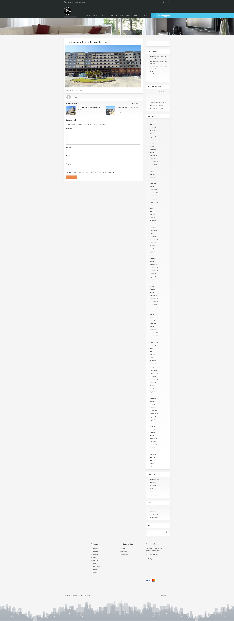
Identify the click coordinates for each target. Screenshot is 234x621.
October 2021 (153, 236)
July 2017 (152, 348)
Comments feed (154, 514)
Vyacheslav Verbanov (155, 99)
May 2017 (152, 354)
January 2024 (153, 155)
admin (75, 97)
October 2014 (153, 448)
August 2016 (153, 382)
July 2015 (152, 420)
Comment (69, 128)
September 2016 (154, 379)
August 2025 (153, 127)
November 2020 (154, 270)
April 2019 (152, 286)
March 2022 (153, 221)
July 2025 (152, 130)
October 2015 (153, 410)
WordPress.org (154, 517)
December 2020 (154, 267)
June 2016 (152, 389)
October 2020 (153, 273)
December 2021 (154, 230)
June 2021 (152, 249)
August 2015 (153, 417)
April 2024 (152, 146)
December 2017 (154, 333)
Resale (128, 15)
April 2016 (152, 395)
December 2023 (154, 158)
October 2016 (153, 376)
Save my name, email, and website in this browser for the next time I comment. (91, 172)
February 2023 (153, 186)
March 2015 (153, 432)
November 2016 (154, 373)
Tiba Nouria (95, 557)
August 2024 (153, 137)
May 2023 (152, 177)
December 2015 (154, 404)
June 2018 (152, 314)
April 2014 (152, 466)
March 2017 (153, 361)
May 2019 (152, 283)
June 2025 (152, 133)
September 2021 (154, 239)
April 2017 (152, 357)
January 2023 (153, 189)
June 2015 (152, 423)
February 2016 (153, 401)
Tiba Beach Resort (154, 479)
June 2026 (152, 124)
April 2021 (152, 255)
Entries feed (153, 511)
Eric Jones (160, 105)
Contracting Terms (124, 554)
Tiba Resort (153, 485)
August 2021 (153, 242)
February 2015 (153, 435)
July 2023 (152, 171)
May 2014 (152, 463)
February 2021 (153, 261)
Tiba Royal (152, 489)
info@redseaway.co (79, 2)
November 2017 (154, 336)
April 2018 (152, 320)
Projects (104, 15)
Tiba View (152, 492)
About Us (96, 15)
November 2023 (154, 161)
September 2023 (154, 168)
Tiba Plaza (95, 560)
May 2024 (152, 143)
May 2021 (152, 252)
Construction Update (116, 15)
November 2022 (154, 196)
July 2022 (152, 208)
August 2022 (153, 205)
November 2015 (154, 407)
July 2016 (152, 385)
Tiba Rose (95, 563)
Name (68, 148)
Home (88, 15)
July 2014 (152, 457)
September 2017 (154, 342)
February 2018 (153, 326)
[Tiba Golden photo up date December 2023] (103, 66)
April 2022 (152, 217)
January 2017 (153, 367)
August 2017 (153, 345)
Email (68, 156)
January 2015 (153, 438)
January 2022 (153, 227)
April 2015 (152, 429)
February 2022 (153, 224)
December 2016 (154, 370)
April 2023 (152, 180)
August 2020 (153, 277)
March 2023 (153, 183)
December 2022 (154, 193)
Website (68, 164)
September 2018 (154, 308)
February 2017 (153, 364)
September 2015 (154, 413)
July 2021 (152, 245)
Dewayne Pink (162, 102)
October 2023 (153, 165)
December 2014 (154, 441)
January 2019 (153, 295)
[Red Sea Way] (67, 12)
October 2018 (153, 305)
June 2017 (152, 351)
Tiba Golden (78, 90)
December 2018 (154, 298)
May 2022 (152, 214)
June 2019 (152, 280)
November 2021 (154, 233)
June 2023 (152, 174)
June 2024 (152, 140)
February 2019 (153, 292)
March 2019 (153, 289)
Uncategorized (154, 495)
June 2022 (152, 211)
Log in (151, 508)
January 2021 (153, 264)
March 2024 (153, 149)
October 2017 (153, 339)
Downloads (136, 15)
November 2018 (154, 301)
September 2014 (154, 451)
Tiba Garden (95, 572)
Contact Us (146, 15)
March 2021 (153, 258)
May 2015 (152, 426)
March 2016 (153, 398)
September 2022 (154, 202)
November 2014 (154, 445)
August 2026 (153, 121)
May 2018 (152, 317)
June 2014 (152, 460)
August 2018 (153, 311)
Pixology (168, 595)
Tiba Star (94, 569)
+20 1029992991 (163, 16)
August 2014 (153, 454)
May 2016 (152, 392)
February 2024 (153, 152)
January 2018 (153, 329)
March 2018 (153, 323)
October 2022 (153, 199)
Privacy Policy (123, 551)
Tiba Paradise (96, 566)
